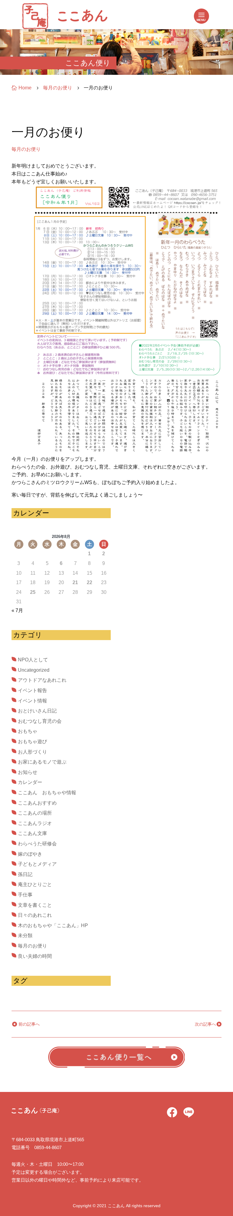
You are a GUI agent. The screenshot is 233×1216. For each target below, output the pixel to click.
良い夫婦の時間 (35, 956)
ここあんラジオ (35, 823)
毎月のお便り (26, 149)
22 (89, 582)
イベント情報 (32, 700)
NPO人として (33, 659)
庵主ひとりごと (35, 884)
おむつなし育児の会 (40, 721)
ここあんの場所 (35, 813)
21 (75, 582)
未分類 (25, 935)
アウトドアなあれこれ (42, 680)
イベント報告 (32, 690)
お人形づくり (32, 751)
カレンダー (30, 782)
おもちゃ (27, 731)
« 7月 (17, 610)
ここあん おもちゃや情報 (47, 792)
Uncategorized (33, 670)
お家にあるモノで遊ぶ (42, 761)
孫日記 (25, 874)
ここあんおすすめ (37, 802)
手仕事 (25, 894)
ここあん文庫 (32, 833)
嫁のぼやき (30, 854)
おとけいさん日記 (37, 710)
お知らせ (27, 772)
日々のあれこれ (35, 915)
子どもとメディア (37, 864)
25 (32, 592)
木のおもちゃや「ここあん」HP (53, 925)
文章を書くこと (35, 905)
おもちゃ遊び (32, 741)
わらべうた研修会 (37, 843)
